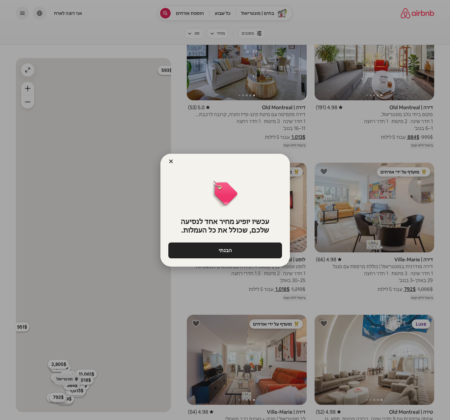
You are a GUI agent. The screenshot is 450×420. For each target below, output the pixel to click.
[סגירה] (171, 161)
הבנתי (225, 250)
